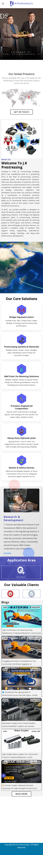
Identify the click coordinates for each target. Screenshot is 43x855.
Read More (7, 553)
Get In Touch (21, 112)
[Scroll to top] (3, 774)
